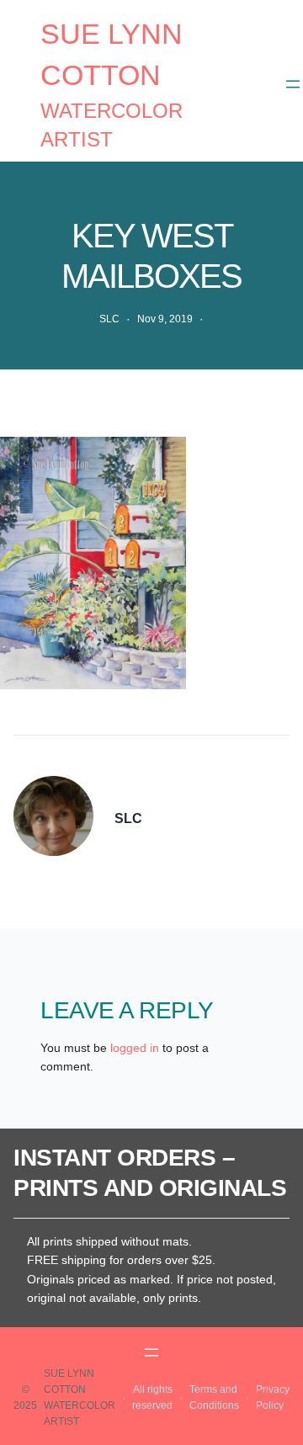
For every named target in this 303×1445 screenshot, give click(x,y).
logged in (134, 1048)
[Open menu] (293, 84)
